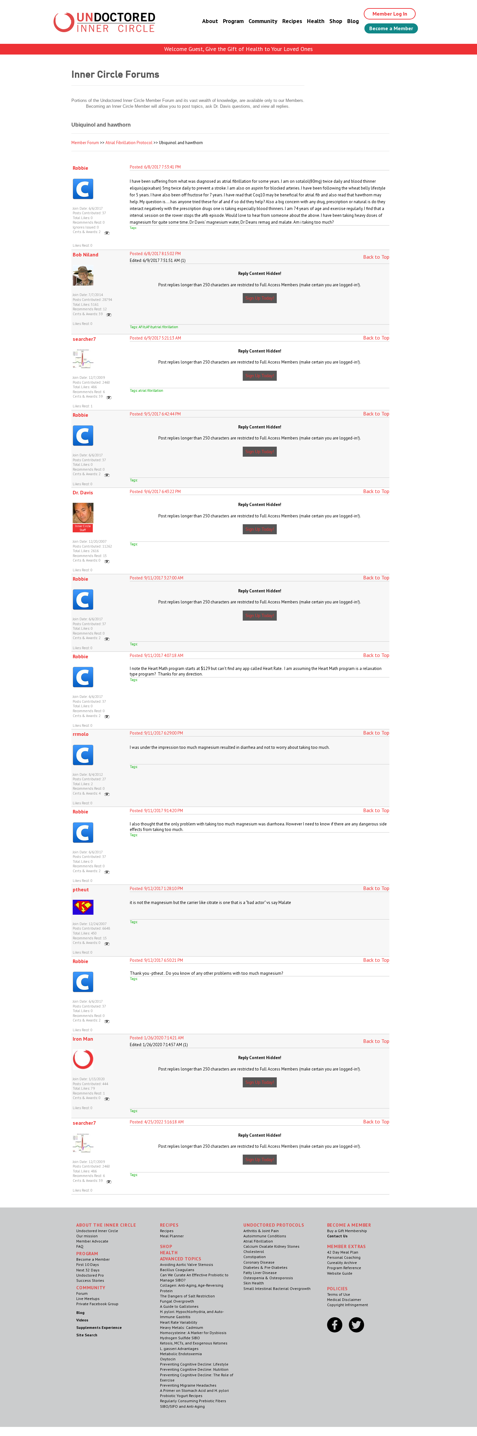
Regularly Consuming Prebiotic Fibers (193, 1400)
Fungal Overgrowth (177, 1301)
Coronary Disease (259, 1262)
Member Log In (390, 13)
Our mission (87, 1235)
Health (315, 21)
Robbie (80, 168)
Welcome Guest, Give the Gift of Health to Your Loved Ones (238, 49)
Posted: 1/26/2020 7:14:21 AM (157, 1038)
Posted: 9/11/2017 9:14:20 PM (156, 810)
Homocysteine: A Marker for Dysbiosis (193, 1332)
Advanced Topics (181, 1259)
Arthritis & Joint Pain (261, 1230)
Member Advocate (92, 1241)
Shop (335, 21)
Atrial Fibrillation (258, 1241)
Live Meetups (88, 1298)
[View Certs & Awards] (107, 231)
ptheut (81, 889)
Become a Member (391, 28)
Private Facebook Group (97, 1303)
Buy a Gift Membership (347, 1230)
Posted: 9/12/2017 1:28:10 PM (156, 888)
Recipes (292, 21)
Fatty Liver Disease (260, 1272)
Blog (353, 21)
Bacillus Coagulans (177, 1269)
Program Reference (344, 1267)
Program (233, 21)
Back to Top (376, 257)
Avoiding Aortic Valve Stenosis (186, 1264)
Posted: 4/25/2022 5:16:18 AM (157, 1122)
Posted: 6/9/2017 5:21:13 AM (155, 338)
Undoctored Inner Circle (97, 1230)
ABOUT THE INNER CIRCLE (106, 1225)
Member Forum (85, 142)
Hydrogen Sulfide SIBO (180, 1337)
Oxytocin (168, 1358)
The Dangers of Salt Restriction (187, 1296)
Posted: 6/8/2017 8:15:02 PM (155, 253)
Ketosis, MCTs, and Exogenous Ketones (193, 1343)
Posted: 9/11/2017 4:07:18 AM (156, 655)
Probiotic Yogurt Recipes (181, 1395)
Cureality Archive (342, 1262)
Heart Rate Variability (178, 1322)
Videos (82, 1320)
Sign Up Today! (259, 298)
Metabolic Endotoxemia (181, 1353)
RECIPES (169, 1225)
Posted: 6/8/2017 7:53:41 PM (155, 167)
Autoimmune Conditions (264, 1235)
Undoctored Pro (90, 1275)
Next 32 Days (88, 1270)
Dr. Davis (83, 492)
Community (263, 21)
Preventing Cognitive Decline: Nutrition (194, 1369)
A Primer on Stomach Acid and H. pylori (194, 1390)
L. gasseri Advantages (179, 1348)
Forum (82, 1293)
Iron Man (83, 1038)
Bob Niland (85, 254)
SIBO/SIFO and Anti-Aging (182, 1406)
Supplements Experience (99, 1327)
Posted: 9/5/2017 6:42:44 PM (155, 414)
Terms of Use (338, 1294)
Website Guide (339, 1273)
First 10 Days (87, 1264)
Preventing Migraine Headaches (188, 1385)
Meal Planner (172, 1235)
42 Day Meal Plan (342, 1252)
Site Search (86, 1334)
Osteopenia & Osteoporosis (268, 1277)
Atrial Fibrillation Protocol (129, 142)
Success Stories (90, 1280)
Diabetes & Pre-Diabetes (265, 1267)
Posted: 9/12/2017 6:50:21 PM (156, 960)
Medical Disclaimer (344, 1299)
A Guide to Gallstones (179, 1306)
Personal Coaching (344, 1257)
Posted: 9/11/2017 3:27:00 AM (156, 578)
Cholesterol (253, 1251)
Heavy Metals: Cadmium (181, 1327)
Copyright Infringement (347, 1304)
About (210, 21)
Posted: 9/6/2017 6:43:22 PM (155, 491)
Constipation (254, 1256)
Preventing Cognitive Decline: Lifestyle (194, 1364)
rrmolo (81, 734)
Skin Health (253, 1283)
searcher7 (84, 339)
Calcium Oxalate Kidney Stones (271, 1246)
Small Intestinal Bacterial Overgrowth (277, 1288)
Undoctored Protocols (273, 1225)
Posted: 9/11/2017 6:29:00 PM (156, 733)
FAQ (79, 1246)
